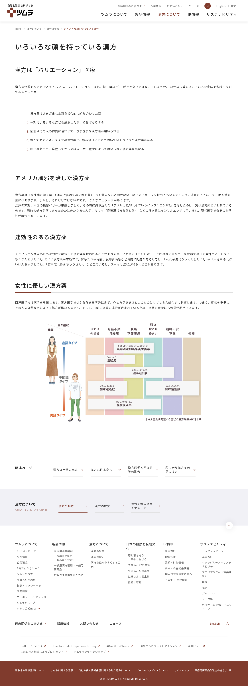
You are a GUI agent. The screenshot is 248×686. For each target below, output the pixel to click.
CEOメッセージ (26, 551)
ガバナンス (209, 593)
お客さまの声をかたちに (69, 575)
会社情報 (22, 557)
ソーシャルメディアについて (153, 670)
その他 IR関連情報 (176, 580)
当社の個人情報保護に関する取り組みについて (104, 670)
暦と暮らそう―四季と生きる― (139, 557)
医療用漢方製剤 (63, 551)
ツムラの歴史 (25, 574)
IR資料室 (170, 557)
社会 (205, 587)
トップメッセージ (213, 551)
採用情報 (156, 6)
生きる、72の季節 (139, 565)
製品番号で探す (65, 560)
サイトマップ (181, 670)
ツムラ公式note (27, 608)
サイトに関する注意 (61, 670)
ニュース (193, 6)
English (221, 6)
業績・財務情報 (174, 562)
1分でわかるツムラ (28, 568)
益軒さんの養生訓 (139, 576)
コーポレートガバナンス (31, 597)
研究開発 (22, 591)
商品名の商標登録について (30, 670)
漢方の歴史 (97, 557)
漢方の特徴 (97, 551)
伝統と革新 (134, 582)
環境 (205, 582)
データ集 (207, 599)
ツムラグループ (26, 602)
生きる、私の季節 (139, 571)
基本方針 (207, 557)
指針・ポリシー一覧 (29, 585)
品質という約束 (26, 580)
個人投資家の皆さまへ (178, 574)
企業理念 (22, 562)
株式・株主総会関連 (177, 568)
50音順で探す (64, 556)
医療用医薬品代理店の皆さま (211, 670)
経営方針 (170, 551)
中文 (233, 6)
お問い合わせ (175, 6)
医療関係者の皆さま (130, 6)
